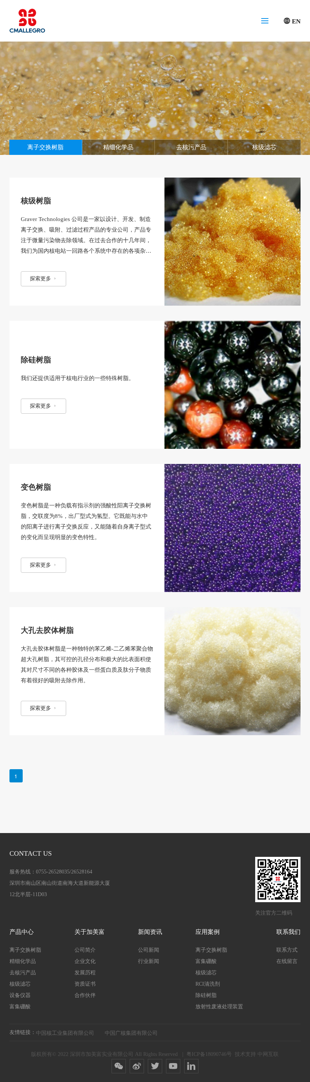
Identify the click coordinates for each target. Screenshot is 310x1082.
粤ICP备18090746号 (209, 1054)
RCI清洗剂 (207, 984)
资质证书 (85, 984)
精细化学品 (118, 147)
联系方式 (287, 950)
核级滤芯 (264, 147)
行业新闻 (148, 961)
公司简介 (85, 950)
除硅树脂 (206, 995)
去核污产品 (191, 147)
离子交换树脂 (45, 147)
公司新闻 (148, 950)
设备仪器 (20, 995)
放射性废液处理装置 (219, 1006)
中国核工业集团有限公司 (65, 1032)
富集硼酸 (20, 1006)
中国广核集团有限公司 (131, 1032)
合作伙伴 (85, 995)
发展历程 (85, 972)
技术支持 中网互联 (257, 1054)
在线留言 (287, 961)
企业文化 (85, 961)
